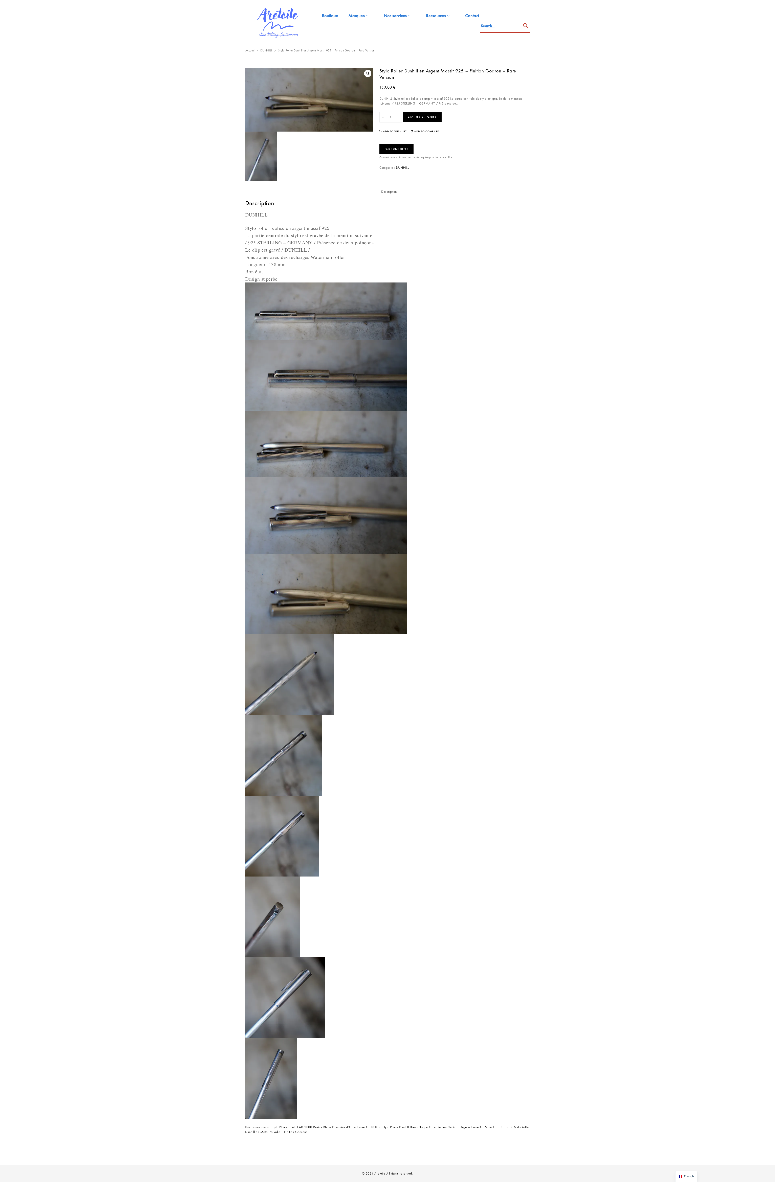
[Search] (526, 26)
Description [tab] (389, 191)
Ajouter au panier (422, 117)
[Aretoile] (278, 21)
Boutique (330, 16)
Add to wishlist (394, 131)
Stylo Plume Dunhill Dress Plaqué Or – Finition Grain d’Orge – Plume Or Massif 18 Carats (446, 1127)
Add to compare (426, 131)
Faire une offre (396, 149)
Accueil (250, 50)
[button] (367, 73)
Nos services (395, 16)
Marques (356, 16)
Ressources (436, 16)
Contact (472, 16)
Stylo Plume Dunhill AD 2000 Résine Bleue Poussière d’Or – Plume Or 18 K (324, 1127)
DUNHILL (266, 50)
